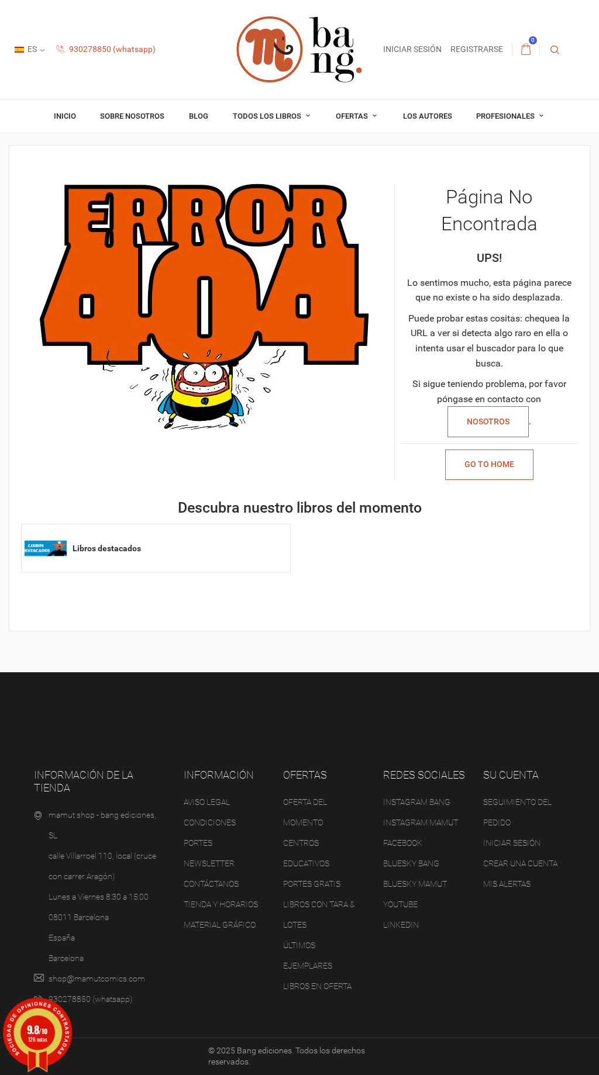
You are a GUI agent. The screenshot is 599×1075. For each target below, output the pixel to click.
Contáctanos (211, 884)
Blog (198, 116)
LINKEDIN (401, 924)
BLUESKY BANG (411, 863)
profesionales (506, 116)
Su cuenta (511, 775)
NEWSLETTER (209, 863)
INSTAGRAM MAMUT (420, 822)
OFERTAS (353, 116)
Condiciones (210, 822)
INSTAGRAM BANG (416, 802)
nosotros (488, 421)
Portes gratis (311, 884)
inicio (65, 116)
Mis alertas (507, 884)
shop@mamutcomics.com (97, 978)
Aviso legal (207, 802)
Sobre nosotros (132, 116)
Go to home (489, 464)
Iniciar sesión (512, 843)
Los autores (427, 116)
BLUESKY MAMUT (415, 884)
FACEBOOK (402, 843)
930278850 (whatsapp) (111, 49)
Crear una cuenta (520, 863)
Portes (198, 843)
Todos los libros (268, 116)
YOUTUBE (400, 904)
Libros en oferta (317, 986)
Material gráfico (220, 924)
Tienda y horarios (221, 904)
